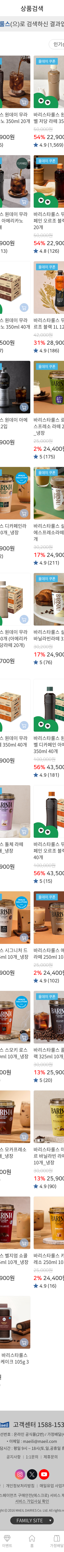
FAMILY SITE (29, 1520)
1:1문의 (32, 1457)
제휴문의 (50, 1457)
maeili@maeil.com (40, 1441)
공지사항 (13, 1457)
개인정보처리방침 (20, 1486)
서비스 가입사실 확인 (32, 1501)
